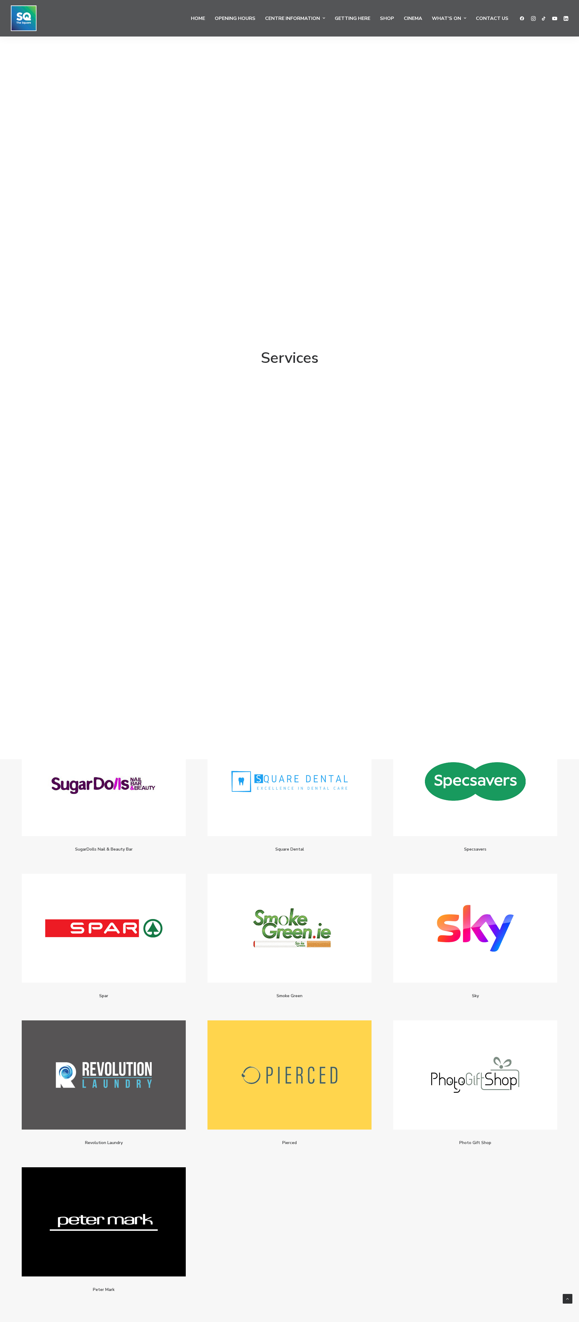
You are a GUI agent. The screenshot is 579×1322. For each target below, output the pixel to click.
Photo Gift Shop (475, 1143)
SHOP (387, 18)
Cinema (413, 18)
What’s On (446, 18)
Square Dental (289, 849)
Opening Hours (235, 18)
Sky (475, 996)
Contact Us (492, 18)
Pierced (289, 1143)
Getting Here (352, 18)
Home (198, 18)
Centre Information (292, 18)
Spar (103, 996)
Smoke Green (289, 996)
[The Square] (23, 18)
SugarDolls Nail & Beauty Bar (104, 849)
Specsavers (475, 849)
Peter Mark (104, 1289)
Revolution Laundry (104, 1143)
